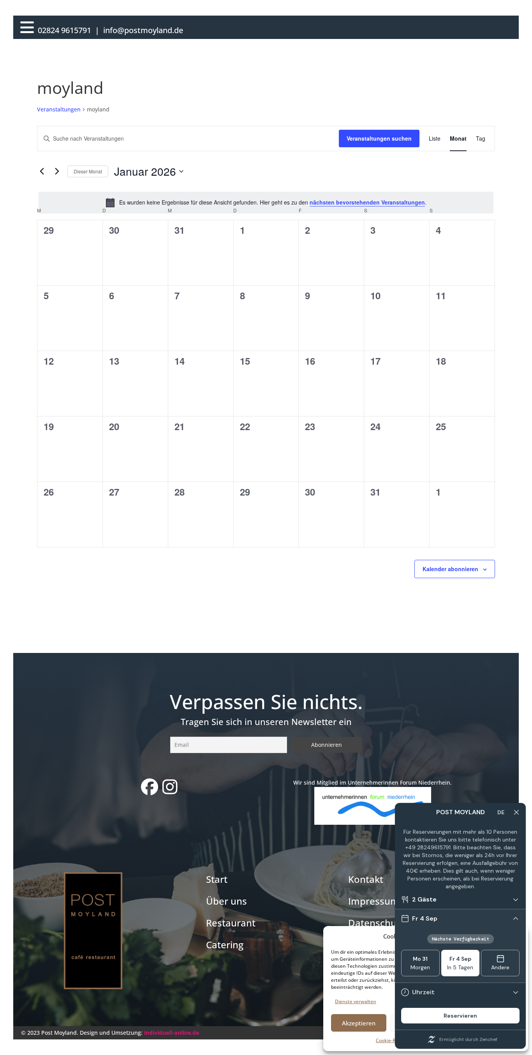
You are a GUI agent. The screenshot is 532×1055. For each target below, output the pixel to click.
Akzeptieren (358, 1023)
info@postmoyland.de (143, 30)
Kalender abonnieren (450, 569)
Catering (224, 944)
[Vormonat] (41, 171)
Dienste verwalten (355, 1001)
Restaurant (230, 922)
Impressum (373, 900)
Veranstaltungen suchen (379, 138)
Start (216, 879)
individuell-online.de (171, 1032)
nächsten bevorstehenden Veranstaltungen (367, 202)
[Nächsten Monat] (57, 171)
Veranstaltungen (59, 109)
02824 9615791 (64, 30)
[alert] (266, 202)
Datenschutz (376, 922)
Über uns (226, 900)
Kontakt (365, 879)
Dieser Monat (88, 171)
